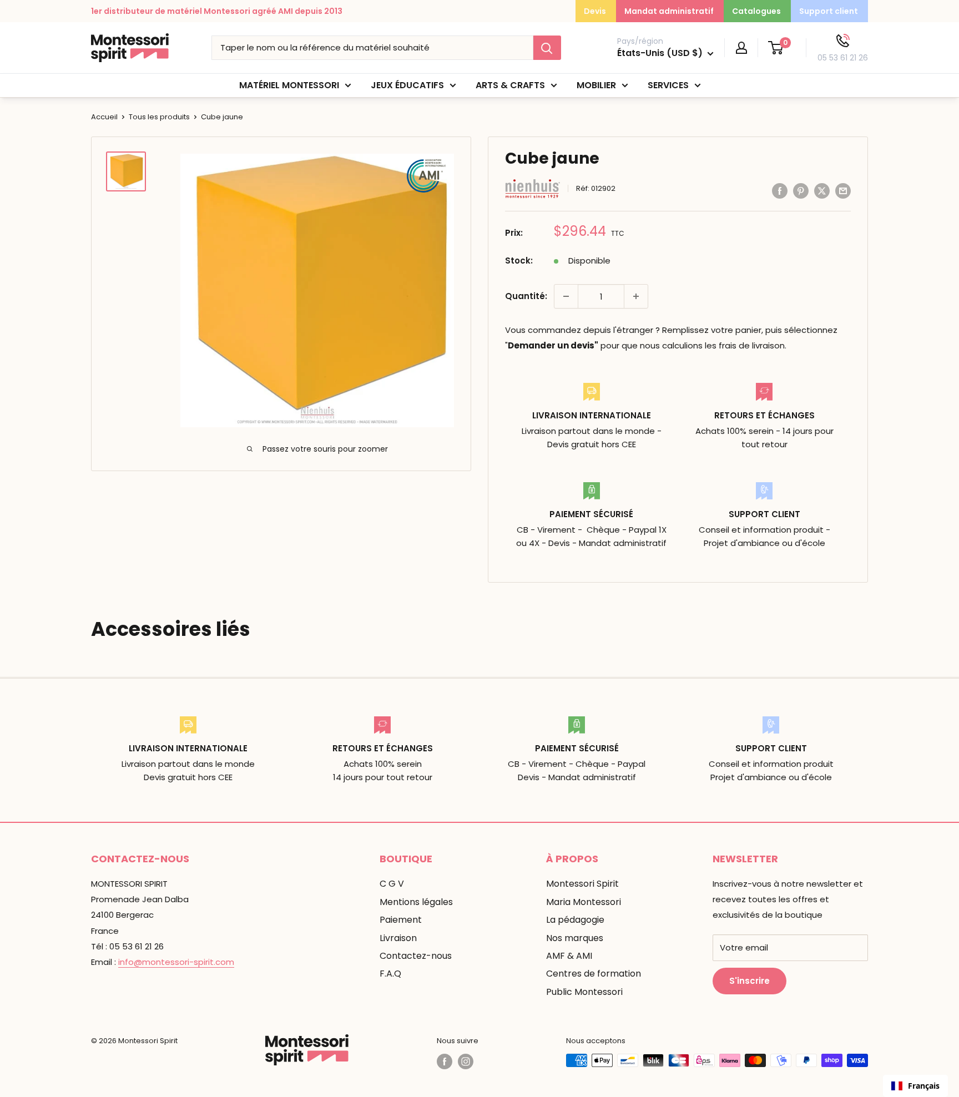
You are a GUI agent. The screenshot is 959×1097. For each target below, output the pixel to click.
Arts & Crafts (510, 85)
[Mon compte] (741, 48)
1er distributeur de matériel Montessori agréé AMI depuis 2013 (216, 11)
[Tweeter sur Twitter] (822, 191)
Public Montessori (584, 991)
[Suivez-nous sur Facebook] (444, 1061)
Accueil (104, 117)
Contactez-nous (416, 955)
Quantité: (526, 296)
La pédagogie (575, 919)
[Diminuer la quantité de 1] (566, 296)
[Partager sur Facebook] (780, 191)
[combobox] (915, 1086)
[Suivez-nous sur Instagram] (465, 1061)
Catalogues (756, 11)
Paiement (401, 919)
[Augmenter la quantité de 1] (636, 296)
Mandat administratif (669, 11)
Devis (595, 11)
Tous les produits (159, 117)
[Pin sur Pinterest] (801, 191)
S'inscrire (749, 981)
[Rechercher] (547, 48)
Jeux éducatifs (407, 85)
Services (668, 85)
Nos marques (574, 938)
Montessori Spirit (582, 883)
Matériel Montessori (289, 85)
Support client (828, 11)
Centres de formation (593, 973)
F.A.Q (390, 973)
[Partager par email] (843, 191)
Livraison (398, 938)
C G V (392, 883)
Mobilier (596, 85)
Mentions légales (416, 902)
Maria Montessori (583, 902)
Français (924, 1085)
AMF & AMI (569, 955)
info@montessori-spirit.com (176, 962)
